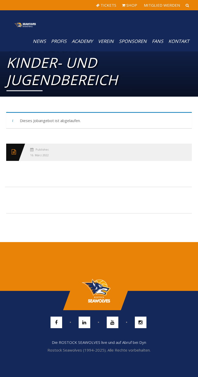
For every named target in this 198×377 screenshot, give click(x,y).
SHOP (131, 5)
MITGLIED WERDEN (161, 5)
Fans (157, 41)
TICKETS (108, 5)
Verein (106, 41)
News (39, 41)
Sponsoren (133, 41)
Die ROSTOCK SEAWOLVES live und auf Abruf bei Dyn (99, 342)
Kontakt (178, 41)
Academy (82, 41)
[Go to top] (99, 291)
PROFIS (59, 41)
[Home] (25, 20)
